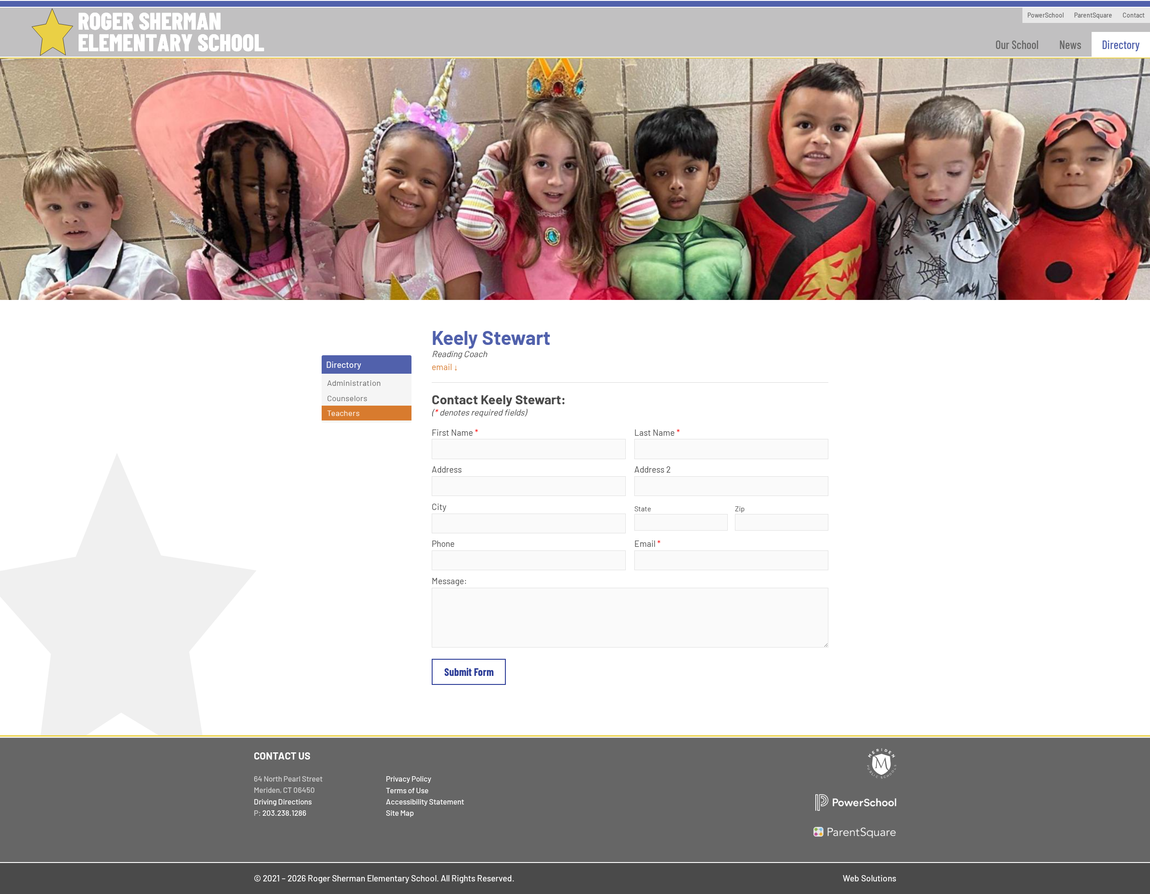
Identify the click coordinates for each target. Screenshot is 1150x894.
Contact (1134, 15)
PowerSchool (1045, 15)
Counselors (347, 398)
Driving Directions (283, 801)
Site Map (400, 812)
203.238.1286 (284, 812)
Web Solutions (869, 878)
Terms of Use (407, 790)
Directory (1121, 44)
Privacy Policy (408, 778)
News (1070, 44)
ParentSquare (1093, 15)
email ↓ (445, 367)
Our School (1017, 44)
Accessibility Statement (425, 801)
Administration (354, 383)
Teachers (343, 413)
